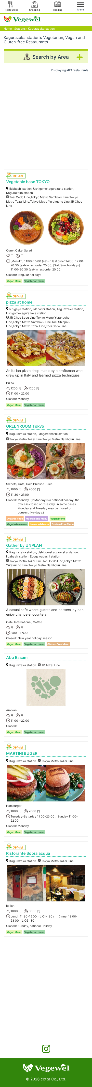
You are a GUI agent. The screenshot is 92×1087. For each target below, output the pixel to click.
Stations (20, 28)
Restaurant (11, 9)
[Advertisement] (46, 119)
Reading (57, 9)
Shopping (34, 9)
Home (8, 28)
